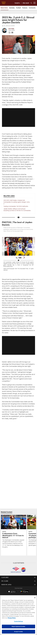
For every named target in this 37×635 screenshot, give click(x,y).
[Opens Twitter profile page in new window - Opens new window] (9, 32)
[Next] (24, 257)
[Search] (31, 3)
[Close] (35, 598)
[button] (18, 117)
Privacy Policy (12, 618)
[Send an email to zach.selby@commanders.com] (12, 32)
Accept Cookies (18, 631)
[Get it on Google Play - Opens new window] (24, 592)
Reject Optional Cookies (18, 626)
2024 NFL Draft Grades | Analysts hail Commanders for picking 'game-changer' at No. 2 (17, 201)
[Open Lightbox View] (18, 254)
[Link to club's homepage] (3, 2)
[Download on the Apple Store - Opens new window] (12, 591)
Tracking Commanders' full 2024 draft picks (16, 206)
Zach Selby (11, 28)
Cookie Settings (18, 621)
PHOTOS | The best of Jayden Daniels (17, 223)
